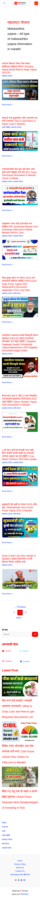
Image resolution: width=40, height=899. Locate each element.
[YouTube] (16, 880)
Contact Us (20, 871)
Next (20, 617)
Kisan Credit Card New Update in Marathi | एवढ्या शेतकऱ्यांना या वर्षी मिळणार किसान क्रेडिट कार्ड (19, 558)
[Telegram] (18, 880)
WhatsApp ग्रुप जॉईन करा (20, 875)
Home (20, 861)
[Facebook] (24, 880)
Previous (20, 607)
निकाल (4, 823)
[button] (4, 3)
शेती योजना (17, 293)
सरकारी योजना (18, 182)
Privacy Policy (20, 864)
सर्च (35, 634)
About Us (20, 868)
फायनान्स (5, 827)
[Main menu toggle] (36, 3)
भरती (3, 831)
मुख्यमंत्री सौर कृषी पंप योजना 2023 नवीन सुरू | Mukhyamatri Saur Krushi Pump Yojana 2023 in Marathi (19, 507)
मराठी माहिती (6, 127)
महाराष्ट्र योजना (7, 76)
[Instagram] (21, 880)
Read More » (7, 104)
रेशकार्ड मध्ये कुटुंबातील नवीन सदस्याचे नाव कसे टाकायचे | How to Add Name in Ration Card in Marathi (19, 121)
